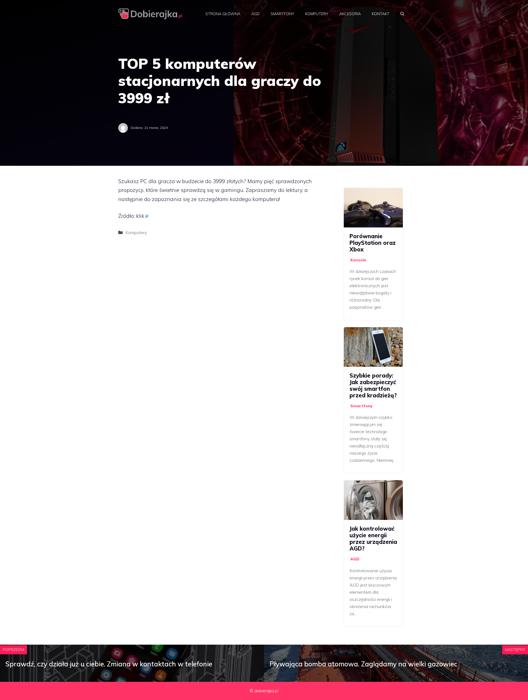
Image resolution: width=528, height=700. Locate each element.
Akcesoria (350, 13)
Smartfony (282, 13)
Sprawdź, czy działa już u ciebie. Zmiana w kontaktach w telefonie (109, 664)
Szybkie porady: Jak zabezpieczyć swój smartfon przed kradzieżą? (373, 385)
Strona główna (222, 13)
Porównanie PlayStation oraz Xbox (373, 243)
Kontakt (380, 13)
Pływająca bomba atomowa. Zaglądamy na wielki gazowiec (363, 664)
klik (140, 216)
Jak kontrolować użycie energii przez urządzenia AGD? (373, 538)
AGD (255, 13)
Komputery (316, 13)
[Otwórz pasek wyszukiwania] (402, 14)
